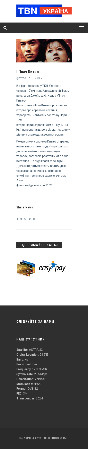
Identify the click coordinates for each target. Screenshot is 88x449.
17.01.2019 (40, 78)
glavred (21, 78)
